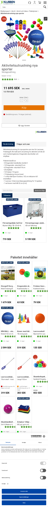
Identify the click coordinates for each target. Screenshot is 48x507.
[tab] (8, 144)
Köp (24, 107)
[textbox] (17, 190)
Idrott (13, 11)
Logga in (34, 2)
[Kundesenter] (29, 2)
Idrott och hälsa (22, 11)
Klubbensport (5, 11)
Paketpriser (33, 11)
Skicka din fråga (40, 190)
